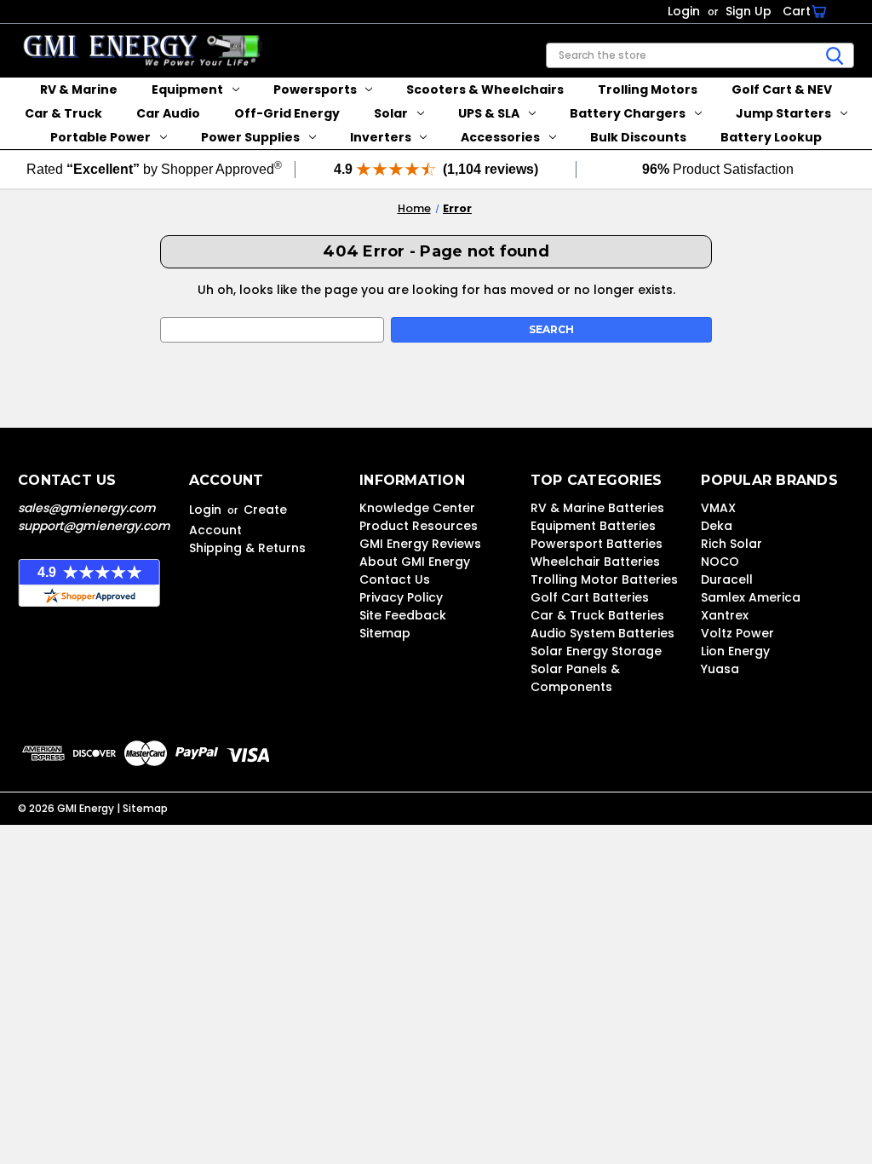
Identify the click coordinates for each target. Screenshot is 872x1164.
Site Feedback (402, 615)
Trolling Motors (647, 89)
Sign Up (749, 11)
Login (684, 11)
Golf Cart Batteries (590, 597)
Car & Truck (63, 113)
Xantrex (725, 615)
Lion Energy (735, 651)
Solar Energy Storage (596, 651)
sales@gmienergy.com (87, 507)
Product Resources (418, 525)
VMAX (718, 507)
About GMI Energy (414, 561)
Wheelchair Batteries (595, 561)
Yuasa (720, 668)
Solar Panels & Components (575, 677)
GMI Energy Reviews (420, 543)
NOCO (720, 561)
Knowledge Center (417, 507)
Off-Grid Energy (287, 113)
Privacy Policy (401, 597)
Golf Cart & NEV (781, 89)
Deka (716, 525)
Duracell (727, 579)
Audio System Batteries (602, 633)
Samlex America (750, 597)
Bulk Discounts (638, 137)
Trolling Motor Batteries (604, 579)
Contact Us (394, 579)
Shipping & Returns (247, 547)
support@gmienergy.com (94, 525)
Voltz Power (737, 633)
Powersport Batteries (597, 543)
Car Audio (168, 113)
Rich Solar (731, 543)
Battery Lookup (771, 137)
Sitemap (384, 633)
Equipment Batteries (593, 525)
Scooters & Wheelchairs (485, 89)
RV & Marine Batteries (597, 507)
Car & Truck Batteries (597, 615)
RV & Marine (79, 89)
